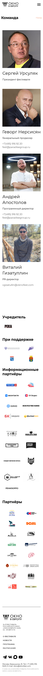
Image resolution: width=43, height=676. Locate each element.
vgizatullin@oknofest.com (18, 285)
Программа (9, 644)
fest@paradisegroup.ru (16, 147)
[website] (5, 658)
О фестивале (9, 636)
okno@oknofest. (20, 666)
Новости (7, 640)
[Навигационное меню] (39, 4)
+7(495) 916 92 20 (12, 143)
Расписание (9, 648)
